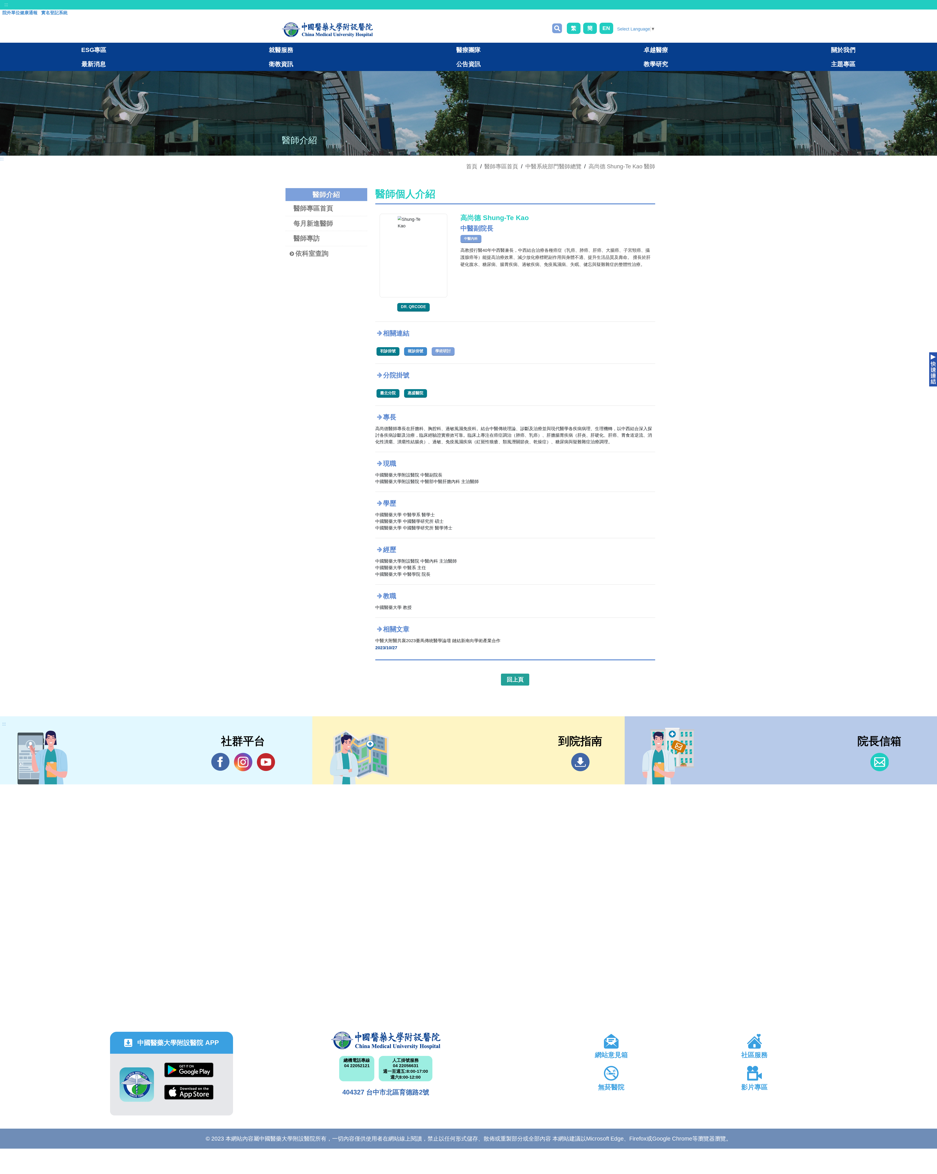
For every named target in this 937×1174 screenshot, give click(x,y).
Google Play (189, 1074)
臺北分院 (388, 393)
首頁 (471, 166)
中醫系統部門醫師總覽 (553, 166)
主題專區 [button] (843, 64)
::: (6, 4)
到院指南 (580, 762)
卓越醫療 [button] (656, 49)
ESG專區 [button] (93, 49)
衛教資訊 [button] (281, 64)
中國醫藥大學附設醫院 (386, 1040)
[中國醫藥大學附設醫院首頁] (327, 29)
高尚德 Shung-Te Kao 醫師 (622, 166)
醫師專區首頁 (313, 208)
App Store (189, 1096)
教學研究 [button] (656, 64)
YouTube (266, 762)
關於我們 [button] (843, 49)
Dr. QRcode (413, 307)
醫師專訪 (307, 238)
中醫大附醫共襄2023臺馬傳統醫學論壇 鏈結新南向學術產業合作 (437, 640)
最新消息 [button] (93, 64)
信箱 (879, 762)
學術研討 (443, 351)
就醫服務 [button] (281, 49)
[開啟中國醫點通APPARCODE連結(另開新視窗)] (137, 1084)
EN (606, 28)
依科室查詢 (311, 253)
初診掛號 (388, 351)
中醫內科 (471, 239)
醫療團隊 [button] (468, 49)
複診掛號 (415, 351)
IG (243, 762)
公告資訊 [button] (468, 64)
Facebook (220, 762)
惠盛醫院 (415, 393)
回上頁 (515, 679)
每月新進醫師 (313, 223)
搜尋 (557, 28)
